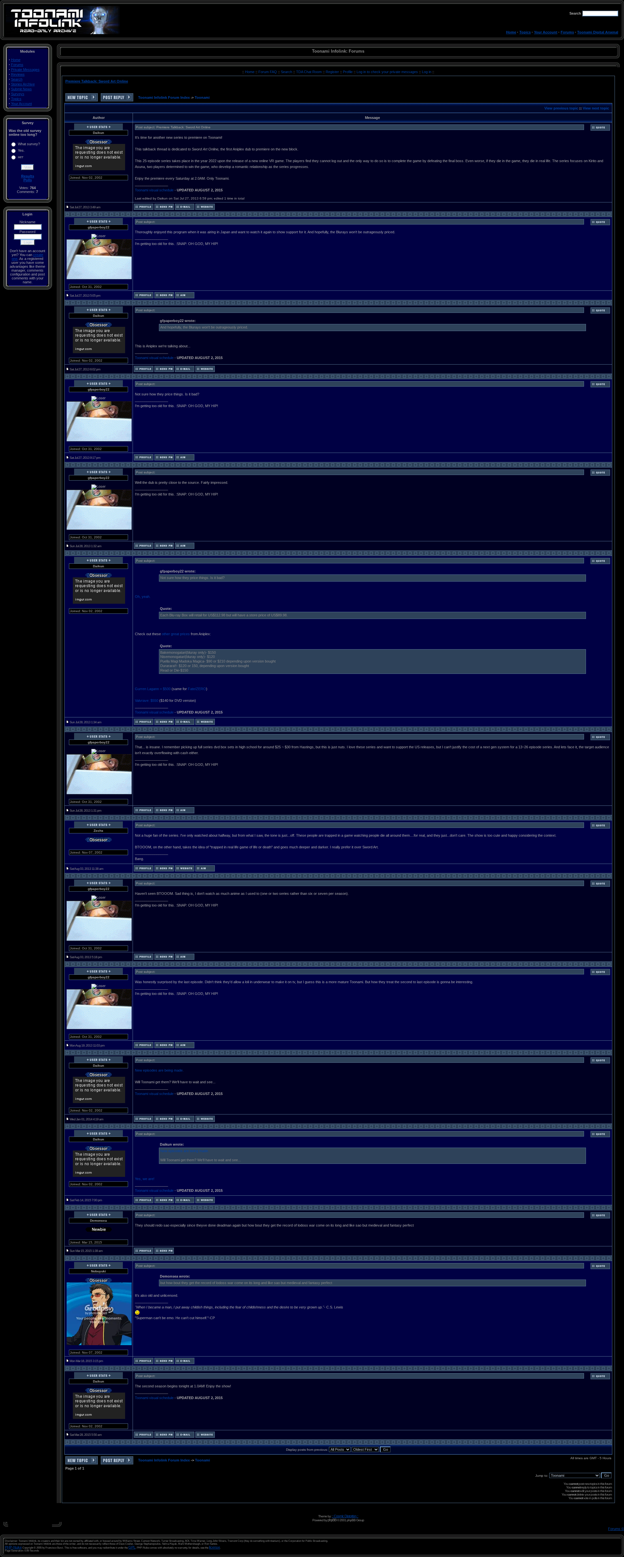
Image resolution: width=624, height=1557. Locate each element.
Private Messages (25, 69)
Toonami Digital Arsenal (597, 32)
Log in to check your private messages (388, 72)
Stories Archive (23, 84)
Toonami (202, 97)
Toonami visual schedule (154, 190)
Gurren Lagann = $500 (153, 689)
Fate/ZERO (197, 689)
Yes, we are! (144, 1179)
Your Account (545, 32)
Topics (525, 32)
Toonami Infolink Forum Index (164, 97)
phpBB (332, 1520)
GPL (132, 1547)
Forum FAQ (268, 72)
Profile (348, 72)
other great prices (176, 634)
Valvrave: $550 (146, 700)
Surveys (17, 94)
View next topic (596, 108)
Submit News (21, 89)
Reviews (18, 74)
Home (511, 32)
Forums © (616, 1529)
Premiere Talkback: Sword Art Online (96, 81)
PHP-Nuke (13, 1547)
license (214, 1547)
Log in (426, 72)
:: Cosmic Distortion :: (345, 1516)
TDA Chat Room (309, 72)
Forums (567, 32)
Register (333, 72)
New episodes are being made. (159, 1070)
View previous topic (561, 108)
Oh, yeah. (142, 596)
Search (16, 79)
